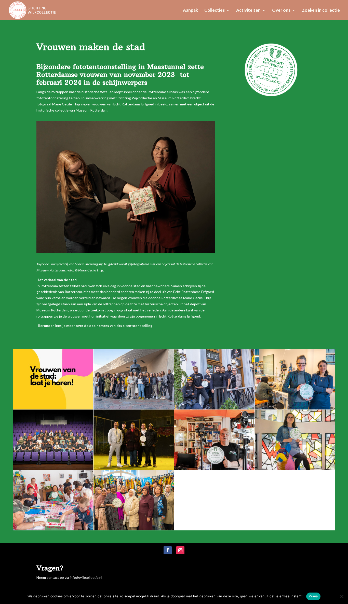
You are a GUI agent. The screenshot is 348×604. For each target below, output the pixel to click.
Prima (313, 596)
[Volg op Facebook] (168, 550)
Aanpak (190, 10)
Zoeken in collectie (321, 10)
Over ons (281, 10)
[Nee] (341, 596)
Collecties (214, 10)
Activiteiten (248, 10)
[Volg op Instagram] (180, 550)
